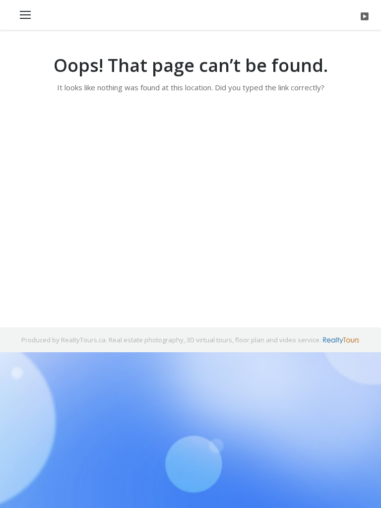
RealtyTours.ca (83, 339)
